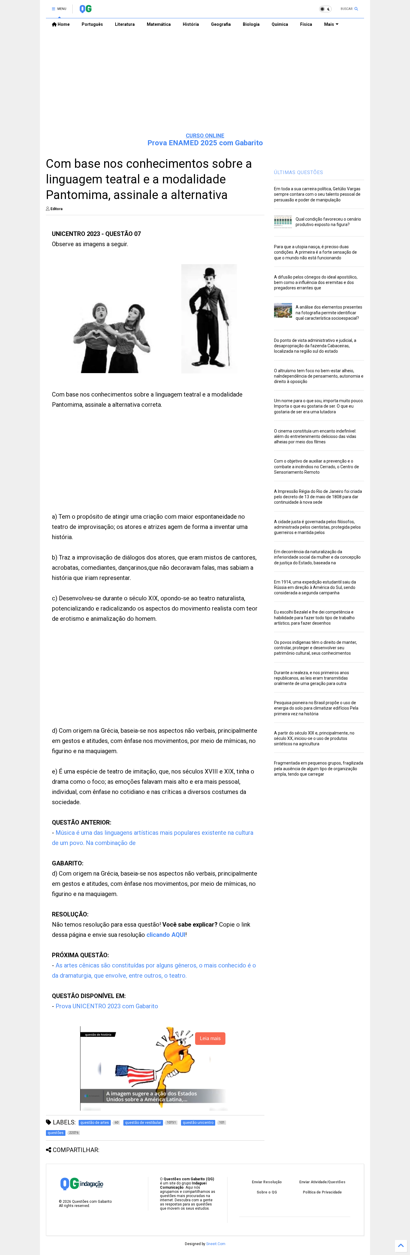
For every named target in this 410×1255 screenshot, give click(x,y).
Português (92, 24)
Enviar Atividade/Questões (322, 1182)
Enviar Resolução (267, 1182)
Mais (329, 24)
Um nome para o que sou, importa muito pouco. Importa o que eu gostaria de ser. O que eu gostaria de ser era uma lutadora (319, 406)
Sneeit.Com (215, 1244)
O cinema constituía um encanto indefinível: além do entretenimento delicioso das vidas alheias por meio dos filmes (315, 436)
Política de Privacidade (322, 1192)
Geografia (221, 24)
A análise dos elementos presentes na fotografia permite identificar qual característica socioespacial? (329, 312)
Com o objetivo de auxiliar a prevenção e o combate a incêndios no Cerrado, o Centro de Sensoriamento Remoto (316, 466)
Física (306, 24)
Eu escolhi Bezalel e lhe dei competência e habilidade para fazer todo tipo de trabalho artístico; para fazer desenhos (314, 617)
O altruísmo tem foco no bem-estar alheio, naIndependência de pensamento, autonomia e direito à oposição (318, 376)
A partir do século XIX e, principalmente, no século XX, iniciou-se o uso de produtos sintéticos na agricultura (314, 738)
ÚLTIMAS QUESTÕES (298, 172)
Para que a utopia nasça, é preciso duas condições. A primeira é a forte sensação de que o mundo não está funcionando (315, 252)
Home (63, 24)
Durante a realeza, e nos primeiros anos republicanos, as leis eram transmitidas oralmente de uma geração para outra (311, 678)
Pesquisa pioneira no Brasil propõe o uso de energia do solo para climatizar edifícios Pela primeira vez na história (316, 708)
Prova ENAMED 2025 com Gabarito (205, 143)
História (191, 24)
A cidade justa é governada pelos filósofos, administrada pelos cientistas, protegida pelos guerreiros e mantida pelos (317, 527)
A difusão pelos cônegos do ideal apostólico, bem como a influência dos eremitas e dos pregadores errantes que (315, 282)
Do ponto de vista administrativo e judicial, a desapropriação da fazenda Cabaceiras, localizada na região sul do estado (315, 346)
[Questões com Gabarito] (85, 10)
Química (280, 24)
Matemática (159, 24)
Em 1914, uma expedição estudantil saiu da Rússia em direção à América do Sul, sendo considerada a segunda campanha (315, 587)
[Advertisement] (205, 81)
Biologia (251, 24)
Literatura (125, 24)
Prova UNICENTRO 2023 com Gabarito (107, 1006)
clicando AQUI (165, 934)
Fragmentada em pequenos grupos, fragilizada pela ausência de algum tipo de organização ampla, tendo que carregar (318, 768)
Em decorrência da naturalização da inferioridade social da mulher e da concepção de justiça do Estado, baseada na (317, 557)
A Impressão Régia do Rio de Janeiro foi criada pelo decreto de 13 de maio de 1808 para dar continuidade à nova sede (318, 497)
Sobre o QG (267, 1192)
